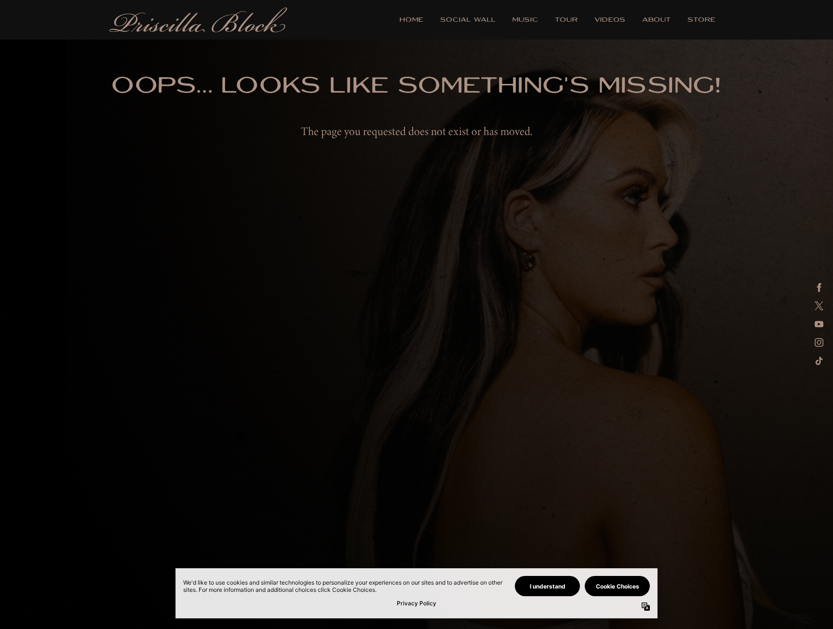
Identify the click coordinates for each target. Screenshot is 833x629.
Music (525, 20)
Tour (566, 20)
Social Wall (468, 20)
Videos (610, 20)
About (656, 20)
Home (412, 20)
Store (701, 20)
